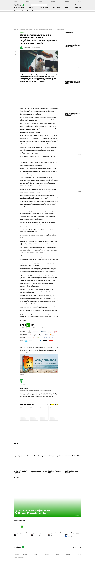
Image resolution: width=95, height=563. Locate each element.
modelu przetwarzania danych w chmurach (35, 147)
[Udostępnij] (15, 54)
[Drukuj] (15, 49)
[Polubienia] (15, 43)
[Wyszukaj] (45, 5)
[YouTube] (80, 547)
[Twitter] (73, 547)
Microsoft (33, 229)
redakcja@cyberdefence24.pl (26, 397)
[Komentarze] (15, 46)
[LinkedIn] (78, 547)
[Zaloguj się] (75, 5)
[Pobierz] (15, 52)
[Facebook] (75, 547)
